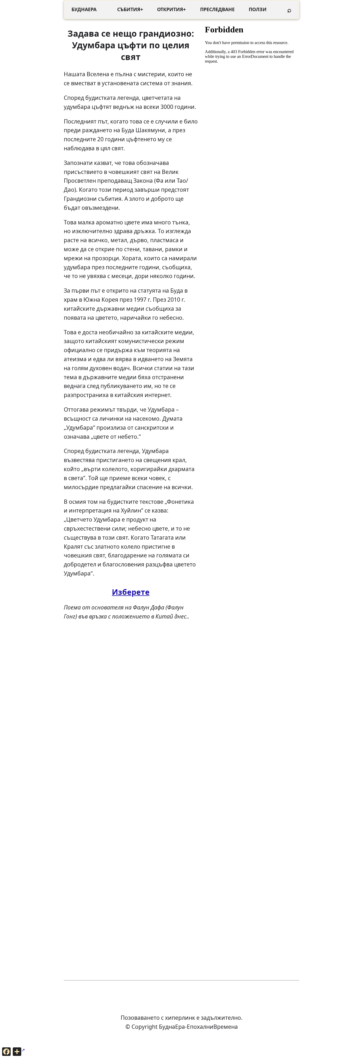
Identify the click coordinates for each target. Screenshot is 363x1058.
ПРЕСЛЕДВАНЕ (217, 9)
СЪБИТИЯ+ (130, 9)
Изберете (131, 592)
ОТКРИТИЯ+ (171, 9)
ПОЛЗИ (258, 9)
